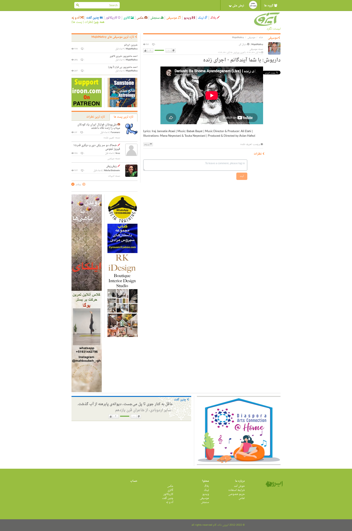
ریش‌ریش (111, 166)
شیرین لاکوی (124, 56)
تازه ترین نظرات (95, 117)
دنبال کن (243, 45)
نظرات (88, 22)
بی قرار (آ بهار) (123, 67)
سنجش (155, 18)
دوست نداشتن (173, 51)
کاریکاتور (112, 18)
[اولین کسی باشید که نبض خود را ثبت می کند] (253, 5)
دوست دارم (145, 51)
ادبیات (111, 176)
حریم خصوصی (236, 494)
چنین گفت (93, 18)
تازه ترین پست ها (123, 117)
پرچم (147, 144)
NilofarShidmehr (112, 171)
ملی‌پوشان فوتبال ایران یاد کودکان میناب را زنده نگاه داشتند (98, 126)
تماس (242, 498)
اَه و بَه (76, 18)
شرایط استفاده (236, 490)
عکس (140, 18)
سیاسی (110, 159)
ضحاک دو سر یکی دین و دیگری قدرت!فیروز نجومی (97, 147)
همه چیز (99, 22)
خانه (261, 38)
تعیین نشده (109, 138)
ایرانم (131, 45)
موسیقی (172, 18)
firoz (117, 153)
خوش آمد (239, 486)
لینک (201, 18)
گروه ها (269, 5)
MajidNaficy (257, 45)
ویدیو (188, 18)
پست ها (77, 22)
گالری (127, 18)
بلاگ (213, 18)
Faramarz (115, 132)
